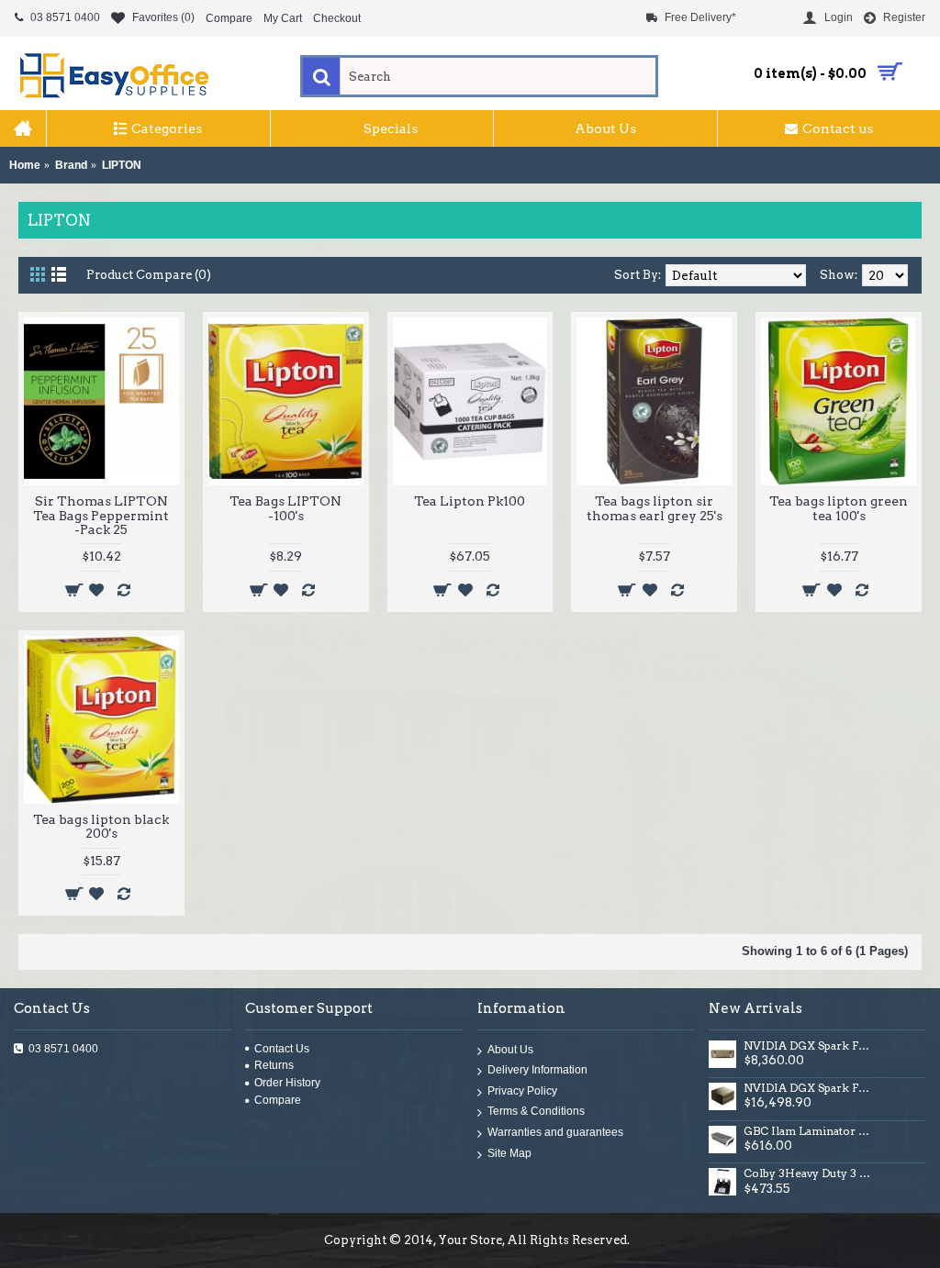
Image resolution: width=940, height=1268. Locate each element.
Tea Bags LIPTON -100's (285, 508)
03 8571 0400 (63, 1048)
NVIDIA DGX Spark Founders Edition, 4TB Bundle (809, 1088)
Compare (277, 1100)
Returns (274, 1065)
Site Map (509, 1153)
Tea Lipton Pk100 (469, 501)
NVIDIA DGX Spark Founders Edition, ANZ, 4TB (809, 1046)
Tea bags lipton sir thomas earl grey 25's (654, 508)
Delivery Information (537, 1070)
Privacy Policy (522, 1090)
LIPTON (121, 165)
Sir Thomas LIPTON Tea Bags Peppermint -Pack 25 (101, 515)
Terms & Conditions (536, 1112)
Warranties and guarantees (555, 1132)
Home (24, 165)
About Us (510, 1049)
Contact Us (281, 1048)
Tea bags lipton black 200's (101, 826)
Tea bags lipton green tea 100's (838, 508)
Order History (287, 1082)
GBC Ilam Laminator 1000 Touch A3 (809, 1131)
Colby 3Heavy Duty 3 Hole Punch (809, 1173)
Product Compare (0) (148, 275)
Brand (71, 165)
